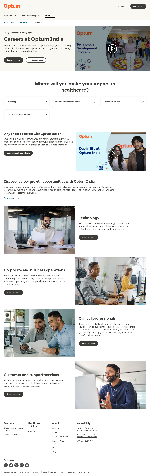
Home (6, 23)
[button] (112, 48)
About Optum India (19, 23)
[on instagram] (22, 465)
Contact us (138, 6)
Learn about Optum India (18, 153)
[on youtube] (27, 465)
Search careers (13, 60)
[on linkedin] (6, 465)
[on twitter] (16, 465)
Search (124, 6)
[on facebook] (11, 465)
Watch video (37, 60)
